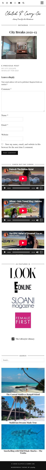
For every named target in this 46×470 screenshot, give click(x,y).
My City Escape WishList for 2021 (10, 68)
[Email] (19, 3)
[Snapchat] (15, 3)
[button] (43, 3)
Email (4, 124)
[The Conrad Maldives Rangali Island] (23, 380)
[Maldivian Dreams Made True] (23, 408)
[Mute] (37, 188)
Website (4, 134)
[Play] (5, 188)
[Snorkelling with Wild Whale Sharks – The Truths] (23, 436)
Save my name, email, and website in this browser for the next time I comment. (21, 146)
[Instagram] (7, 3)
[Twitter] (3, 3)
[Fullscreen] (41, 188)
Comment (6, 89)
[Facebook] (11, 3)
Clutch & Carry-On (23, 13)
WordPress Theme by (23, 467)
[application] (23, 179)
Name (4, 115)
